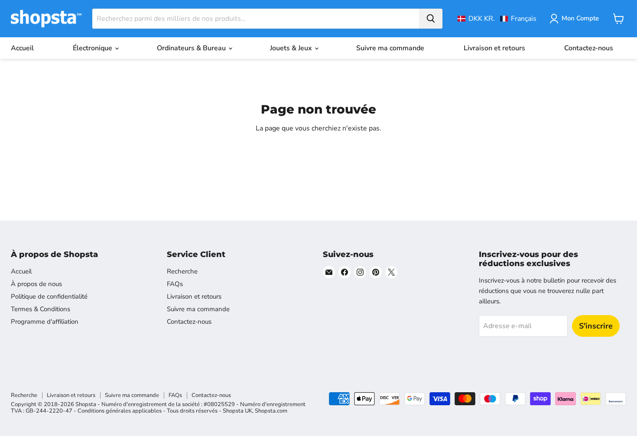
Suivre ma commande (390, 48)
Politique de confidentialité (49, 296)
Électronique (93, 48)
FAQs (175, 284)
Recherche (182, 271)
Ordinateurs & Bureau (192, 48)
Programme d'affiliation (44, 321)
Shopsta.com (271, 411)
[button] (497, 18)
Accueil (22, 48)
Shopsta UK (237, 411)
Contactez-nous (588, 48)
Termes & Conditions (40, 309)
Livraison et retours (494, 48)
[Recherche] (430, 19)
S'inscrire (596, 326)
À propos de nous (36, 284)
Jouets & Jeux (292, 48)
